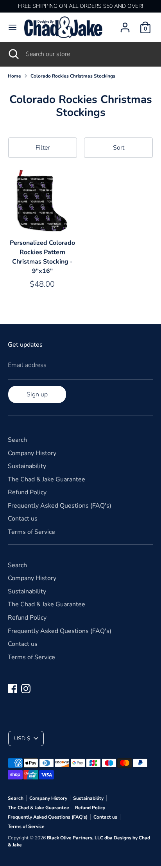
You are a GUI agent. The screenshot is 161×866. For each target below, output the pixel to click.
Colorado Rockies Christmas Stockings (72, 76)
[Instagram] (25, 688)
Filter (43, 147)
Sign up (37, 394)
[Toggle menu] (12, 27)
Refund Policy (27, 492)
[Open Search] (13, 54)
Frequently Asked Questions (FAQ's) (59, 505)
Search (17, 440)
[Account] (125, 24)
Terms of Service (31, 532)
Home (14, 76)
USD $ (22, 738)
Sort (118, 147)
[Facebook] (12, 688)
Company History (32, 453)
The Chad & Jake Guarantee (46, 479)
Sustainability (27, 466)
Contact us (23, 518)
